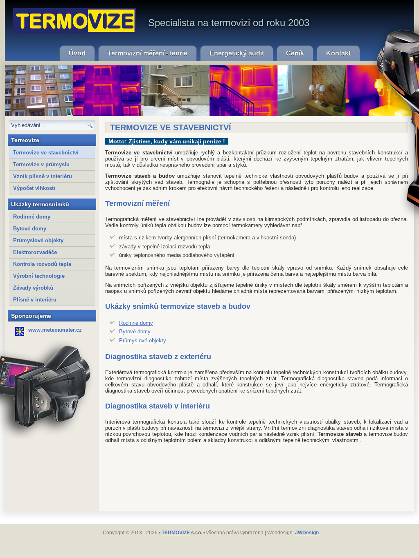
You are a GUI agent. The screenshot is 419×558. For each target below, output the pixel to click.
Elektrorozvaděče (35, 252)
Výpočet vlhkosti (34, 188)
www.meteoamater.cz (55, 330)
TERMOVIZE (176, 533)
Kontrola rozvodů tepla (42, 264)
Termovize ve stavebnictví (46, 153)
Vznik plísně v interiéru (42, 176)
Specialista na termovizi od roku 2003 (228, 22)
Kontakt (338, 53)
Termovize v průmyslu (41, 164)
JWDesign (307, 533)
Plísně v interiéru (34, 300)
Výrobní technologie (39, 276)
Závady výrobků (33, 288)
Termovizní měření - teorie (147, 53)
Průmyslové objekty (38, 240)
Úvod (77, 53)
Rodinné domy (31, 217)
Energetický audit (237, 53)
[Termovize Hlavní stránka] (74, 20)
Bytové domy (29, 228)
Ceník (295, 53)
